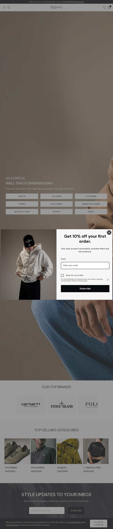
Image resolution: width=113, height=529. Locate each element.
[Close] (109, 232)
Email (63, 259)
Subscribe (85, 288)
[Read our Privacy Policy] (107, 279)
